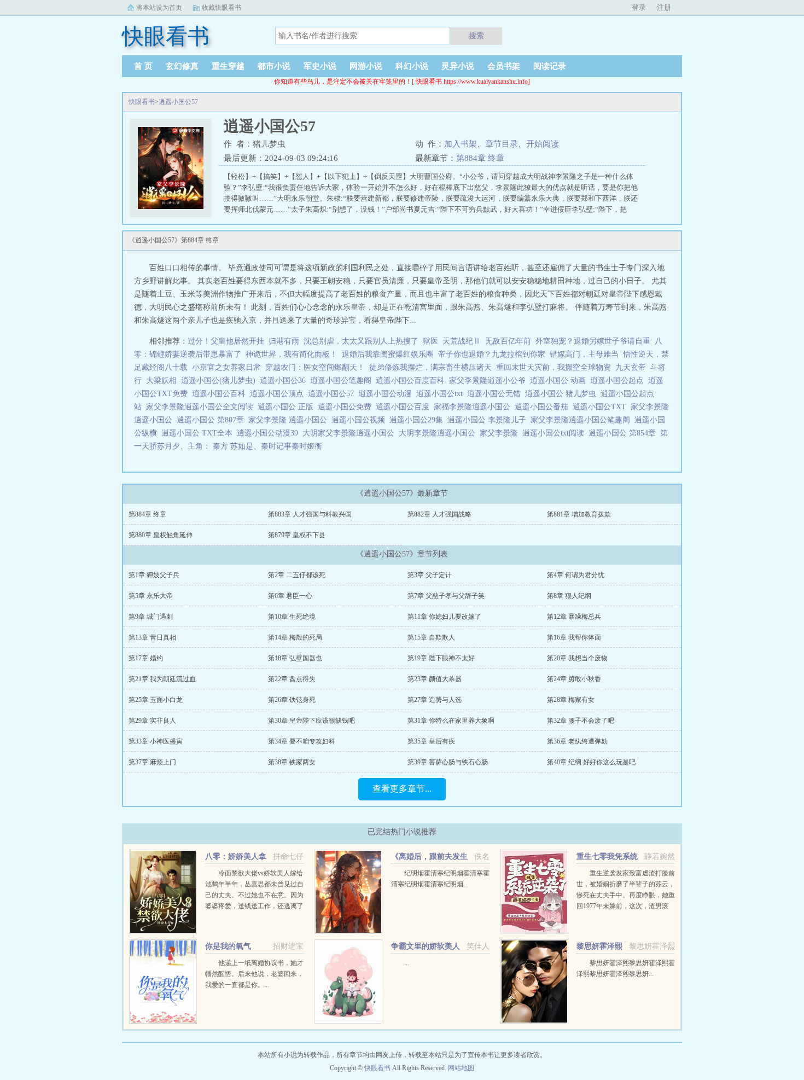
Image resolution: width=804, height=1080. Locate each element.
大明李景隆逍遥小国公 (439, 433)
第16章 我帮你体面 (574, 637)
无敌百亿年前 (508, 341)
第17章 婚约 (146, 658)
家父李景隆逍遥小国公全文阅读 (202, 407)
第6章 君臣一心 (290, 596)
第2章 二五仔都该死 (296, 575)
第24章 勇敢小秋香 (574, 679)
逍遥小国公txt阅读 (555, 433)
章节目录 (501, 144)
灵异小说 (457, 66)
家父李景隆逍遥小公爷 (489, 380)
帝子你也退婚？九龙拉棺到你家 (491, 354)
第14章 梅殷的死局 (295, 637)
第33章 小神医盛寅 (156, 741)
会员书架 (503, 66)
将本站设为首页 (159, 7)
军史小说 (320, 66)
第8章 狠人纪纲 (569, 596)
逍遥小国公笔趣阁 (343, 380)
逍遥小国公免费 (347, 407)
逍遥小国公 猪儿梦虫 (563, 394)
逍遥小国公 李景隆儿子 (489, 420)
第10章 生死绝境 (292, 616)
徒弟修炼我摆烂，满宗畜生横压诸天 (430, 367)
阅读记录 (549, 66)
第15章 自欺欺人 (431, 637)
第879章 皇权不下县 (296, 535)
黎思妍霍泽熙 (599, 946)
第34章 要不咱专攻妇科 (301, 741)
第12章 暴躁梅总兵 (574, 616)
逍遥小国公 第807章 (212, 420)
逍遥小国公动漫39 (269, 433)
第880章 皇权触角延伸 (161, 535)
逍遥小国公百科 (221, 394)
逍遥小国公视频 (360, 420)
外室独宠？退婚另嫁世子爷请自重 (592, 341)
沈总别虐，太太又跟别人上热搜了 (361, 341)
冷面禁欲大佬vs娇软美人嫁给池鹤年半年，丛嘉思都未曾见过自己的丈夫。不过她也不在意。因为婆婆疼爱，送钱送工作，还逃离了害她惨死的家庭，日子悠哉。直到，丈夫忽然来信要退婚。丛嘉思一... (254, 906)
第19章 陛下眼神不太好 (441, 658)
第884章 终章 (480, 158)
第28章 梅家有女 (571, 700)
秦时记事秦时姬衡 (291, 446)
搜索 (476, 35)
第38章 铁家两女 (292, 762)
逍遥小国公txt (441, 394)
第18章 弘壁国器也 (295, 658)
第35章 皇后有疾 (431, 741)
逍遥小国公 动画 (560, 380)
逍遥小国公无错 (496, 394)
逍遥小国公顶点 (279, 394)
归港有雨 (284, 341)
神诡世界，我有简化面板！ (291, 354)
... (406, 963)
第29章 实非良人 (152, 720)
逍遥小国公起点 (619, 380)
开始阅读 (542, 144)
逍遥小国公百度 (405, 407)
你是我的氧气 (228, 946)
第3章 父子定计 (429, 575)
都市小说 (274, 66)
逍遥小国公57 (178, 102)
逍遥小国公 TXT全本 (199, 433)
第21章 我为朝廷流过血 (162, 679)
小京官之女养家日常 (226, 367)
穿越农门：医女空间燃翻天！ (315, 367)
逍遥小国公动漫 (387, 394)
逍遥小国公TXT (602, 407)
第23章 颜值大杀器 (434, 679)
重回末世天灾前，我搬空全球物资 (553, 367)
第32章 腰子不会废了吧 (580, 720)
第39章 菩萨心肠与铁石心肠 (447, 762)
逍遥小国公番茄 (544, 407)
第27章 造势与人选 (434, 700)
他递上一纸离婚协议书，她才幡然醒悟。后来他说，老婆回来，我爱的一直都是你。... (254, 974)
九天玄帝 (630, 367)
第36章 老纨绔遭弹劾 (577, 741)
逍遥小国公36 (285, 380)
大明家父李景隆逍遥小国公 (350, 433)
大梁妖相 (161, 380)
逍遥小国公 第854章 (624, 433)
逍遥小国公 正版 (288, 407)
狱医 (430, 341)
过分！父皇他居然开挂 (226, 341)
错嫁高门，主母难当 (584, 354)
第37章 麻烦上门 (152, 762)
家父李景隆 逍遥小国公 (289, 420)
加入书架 (460, 144)
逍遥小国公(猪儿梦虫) (220, 380)
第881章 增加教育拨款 (579, 514)
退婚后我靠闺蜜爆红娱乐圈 (388, 354)
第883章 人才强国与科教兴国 (310, 514)
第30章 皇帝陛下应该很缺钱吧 (311, 720)
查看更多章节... (402, 788)
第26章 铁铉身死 (292, 700)
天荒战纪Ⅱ (461, 341)
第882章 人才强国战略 (439, 514)
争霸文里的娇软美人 (425, 946)
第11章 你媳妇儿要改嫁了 (444, 616)
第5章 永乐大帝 (151, 596)
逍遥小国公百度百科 (412, 380)
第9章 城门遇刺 (151, 616)
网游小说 (365, 66)
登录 (639, 7)
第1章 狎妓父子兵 (154, 575)
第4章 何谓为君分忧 (575, 575)
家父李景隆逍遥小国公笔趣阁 (582, 420)
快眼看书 (142, 102)
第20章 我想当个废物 (577, 658)
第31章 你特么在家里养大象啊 (450, 720)
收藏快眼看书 (221, 7)
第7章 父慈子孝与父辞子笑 (446, 596)
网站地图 (461, 1068)
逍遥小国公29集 (418, 420)
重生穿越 (228, 66)
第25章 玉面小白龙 (156, 700)
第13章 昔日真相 (152, 637)
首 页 (143, 66)
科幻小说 (411, 66)
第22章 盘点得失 (292, 679)
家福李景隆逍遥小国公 (474, 407)
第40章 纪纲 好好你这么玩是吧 (591, 762)
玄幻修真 (182, 66)
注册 (664, 7)
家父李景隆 (501, 433)
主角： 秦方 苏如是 (220, 446)
